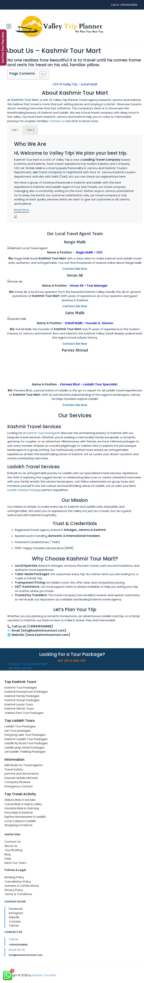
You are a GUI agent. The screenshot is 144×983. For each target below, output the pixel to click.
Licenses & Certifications (21, 886)
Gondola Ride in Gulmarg (21, 808)
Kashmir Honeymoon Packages (26, 692)
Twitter (14, 926)
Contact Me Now (74, 269)
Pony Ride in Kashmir (18, 812)
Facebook (15, 909)
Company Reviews (17, 782)
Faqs (7, 858)
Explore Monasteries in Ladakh (25, 817)
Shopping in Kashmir (18, 825)
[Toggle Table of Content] (41, 74)
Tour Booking (13, 850)
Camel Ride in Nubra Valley (23, 804)
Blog (7, 854)
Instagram (16, 913)
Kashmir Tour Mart (44, 975)
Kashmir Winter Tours (19, 708)
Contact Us (12, 842)
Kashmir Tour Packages (42, 433)
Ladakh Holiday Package (24, 490)
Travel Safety (13, 769)
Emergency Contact (18, 786)
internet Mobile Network (21, 778)
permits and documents (21, 773)
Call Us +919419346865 (124, 4)
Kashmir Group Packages (21, 700)
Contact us (57, 121)
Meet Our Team (15, 863)
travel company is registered (60, 172)
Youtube (15, 921)
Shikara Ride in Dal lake (20, 800)
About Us (10, 846)
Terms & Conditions (18, 894)
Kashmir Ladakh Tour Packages (25, 739)
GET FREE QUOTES (20, 668)
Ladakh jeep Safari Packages (24, 747)
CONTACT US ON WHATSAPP (27, 664)
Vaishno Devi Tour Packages (24, 713)
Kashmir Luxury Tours (18, 704)
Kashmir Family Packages (21, 696)
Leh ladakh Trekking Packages (25, 752)
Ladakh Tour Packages (20, 726)
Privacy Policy (13, 890)
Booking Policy (14, 877)
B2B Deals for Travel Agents (23, 765)
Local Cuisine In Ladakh (20, 821)
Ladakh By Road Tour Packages (26, 743)
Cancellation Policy (17, 881)
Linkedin (14, 917)
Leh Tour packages (17, 731)
